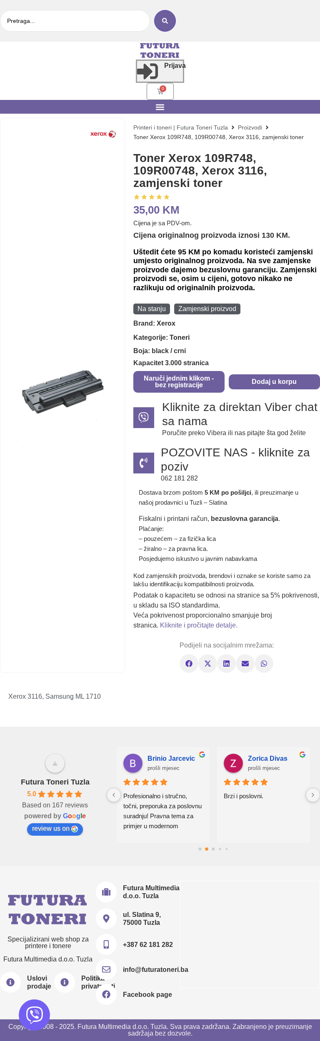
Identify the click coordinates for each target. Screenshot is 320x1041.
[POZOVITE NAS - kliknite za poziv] (143, 463)
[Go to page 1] (206, 848)
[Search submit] (165, 21)
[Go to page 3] (220, 848)
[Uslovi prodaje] (10, 982)
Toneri (180, 337)
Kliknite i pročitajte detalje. (199, 625)
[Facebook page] (106, 994)
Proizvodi (250, 127)
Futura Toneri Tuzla (55, 782)
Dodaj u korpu (274, 381)
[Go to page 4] (226, 849)
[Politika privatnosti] (64, 982)
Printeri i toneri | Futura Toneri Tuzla (180, 127)
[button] (160, 107)
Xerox (166, 323)
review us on (51, 828)
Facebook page (147, 994)
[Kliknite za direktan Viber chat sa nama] (143, 417)
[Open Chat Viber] (34, 1015)
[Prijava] (147, 71)
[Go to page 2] (213, 849)
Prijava (175, 65)
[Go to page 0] (200, 849)
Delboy (194, 758)
